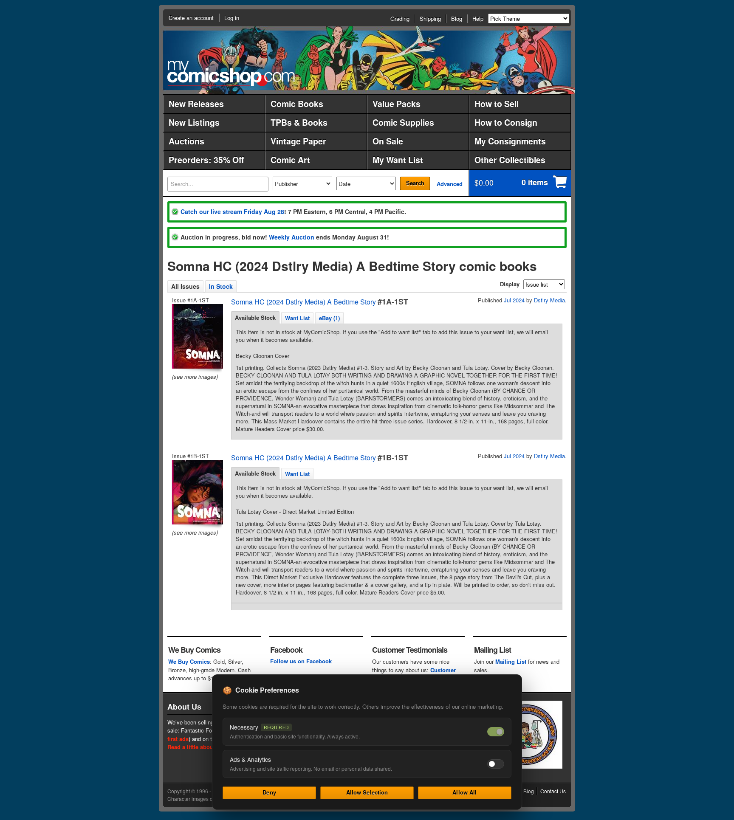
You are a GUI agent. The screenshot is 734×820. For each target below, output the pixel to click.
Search (415, 183)
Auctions (186, 141)
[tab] (255, 317)
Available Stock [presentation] (255, 317)
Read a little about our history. (207, 747)
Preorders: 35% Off (206, 160)
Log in (231, 18)
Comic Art (290, 160)
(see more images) (195, 376)
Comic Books (297, 104)
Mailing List (510, 661)
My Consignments (510, 141)
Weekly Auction (291, 237)
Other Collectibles (509, 160)
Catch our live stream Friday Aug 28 (232, 211)
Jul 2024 (514, 300)
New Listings (194, 122)
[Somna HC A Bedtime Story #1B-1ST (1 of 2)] (196, 492)
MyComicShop (231, 73)
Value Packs (397, 104)
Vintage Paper (298, 141)
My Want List (398, 160)
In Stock (221, 286)
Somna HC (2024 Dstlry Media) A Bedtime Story (303, 302)
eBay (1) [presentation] (329, 318)
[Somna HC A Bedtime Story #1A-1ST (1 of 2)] (196, 336)
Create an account (191, 18)
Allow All (464, 792)
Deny (269, 792)
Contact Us (553, 791)
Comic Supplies (403, 122)
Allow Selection (367, 792)
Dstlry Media (549, 300)
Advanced (450, 183)
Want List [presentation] (297, 318)
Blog (456, 18)
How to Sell (496, 104)
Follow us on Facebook (301, 661)
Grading (399, 18)
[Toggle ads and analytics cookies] (495, 764)
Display (509, 284)
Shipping (430, 18)
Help (477, 18)
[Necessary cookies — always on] (495, 731)
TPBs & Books (299, 122)
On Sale (388, 141)
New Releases (196, 104)
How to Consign (505, 122)
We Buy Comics (189, 661)
